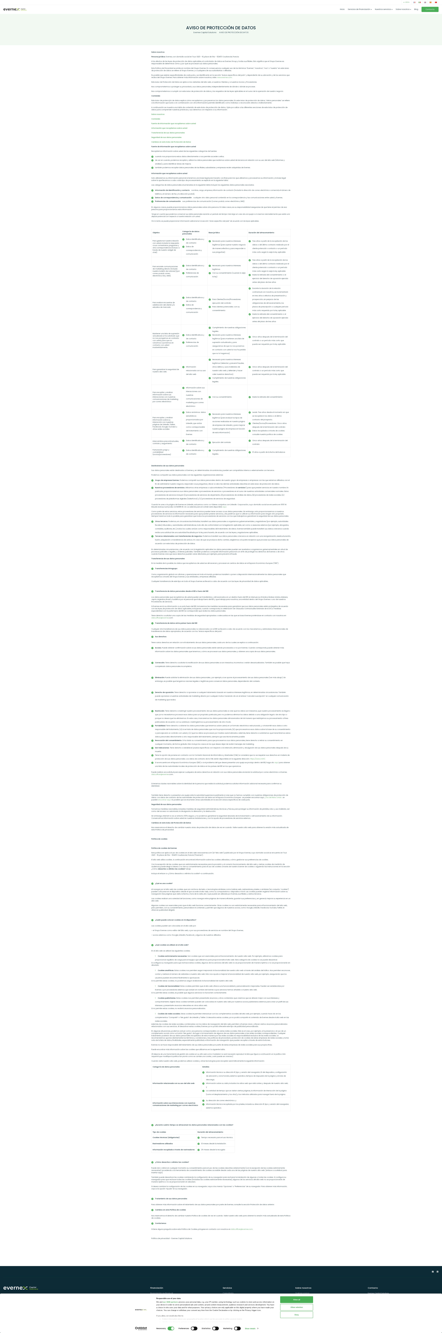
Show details (250, 1328)
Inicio (342, 9)
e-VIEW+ (406, 2)
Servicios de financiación (359, 9)
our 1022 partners (170, 1302)
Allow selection (297, 1307)
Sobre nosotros (403, 9)
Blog (416, 9)
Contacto (430, 9)
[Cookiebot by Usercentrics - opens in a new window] (141, 1328)
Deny (297, 1315)
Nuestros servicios (383, 9)
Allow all (296, 1300)
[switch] (194, 1328)
